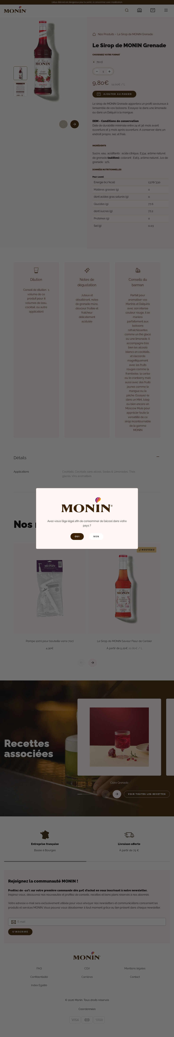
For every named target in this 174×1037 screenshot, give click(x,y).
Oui (77, 536)
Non (96, 536)
